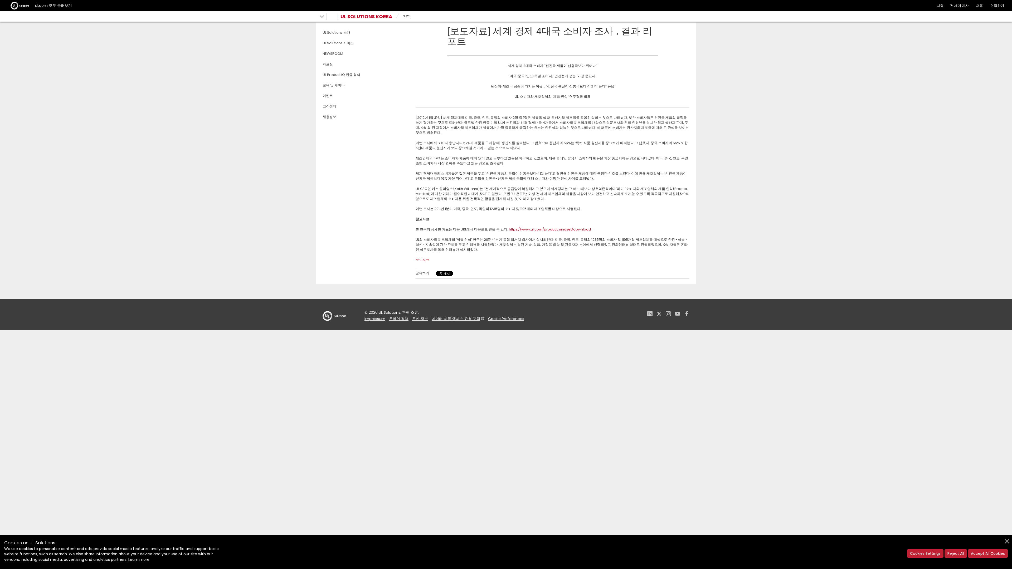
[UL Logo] (334, 326)
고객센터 (329, 106)
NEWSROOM (333, 53)
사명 (940, 5)
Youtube (677, 314)
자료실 (328, 64)
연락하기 (997, 5)
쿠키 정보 (420, 318)
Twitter (659, 314)
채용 (979, 5)
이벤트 (328, 95)
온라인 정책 (398, 318)
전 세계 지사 (959, 5)
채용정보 (329, 116)
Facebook (686, 314)
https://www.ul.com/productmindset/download (550, 229)
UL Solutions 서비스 (338, 43)
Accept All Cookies (988, 553)
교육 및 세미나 (334, 85)
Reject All (955, 553)
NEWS (407, 16)
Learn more (138, 559)
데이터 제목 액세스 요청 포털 (456, 318)
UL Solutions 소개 (336, 32)
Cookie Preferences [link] (506, 318)
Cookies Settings (925, 553)
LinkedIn (650, 314)
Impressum (374, 318)
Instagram (668, 314)
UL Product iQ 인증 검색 (341, 74)
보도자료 (422, 259)
